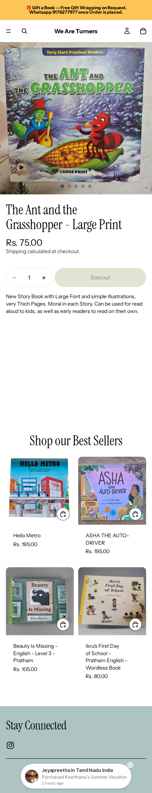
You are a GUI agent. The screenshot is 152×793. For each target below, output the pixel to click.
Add (69, 513)
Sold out (100, 277)
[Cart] (143, 31)
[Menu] (8, 31)
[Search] (24, 31)
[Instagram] (10, 745)
